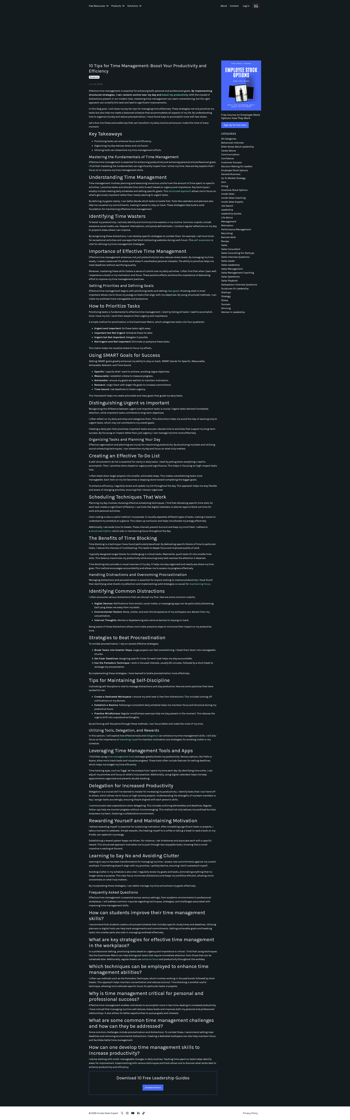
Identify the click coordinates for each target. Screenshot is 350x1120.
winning (226, 308)
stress (224, 300)
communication (230, 154)
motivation (227, 225)
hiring (224, 186)
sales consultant (230, 249)
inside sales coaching (233, 197)
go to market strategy (233, 178)
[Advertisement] (175, 32)
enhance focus (150, 959)
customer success (231, 162)
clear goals (173, 290)
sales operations (230, 276)
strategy (226, 296)
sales (224, 245)
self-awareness (202, 240)
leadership (227, 209)
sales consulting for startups (237, 252)
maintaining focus (199, 583)
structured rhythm (101, 530)
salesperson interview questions (239, 284)
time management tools (121, 756)
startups (226, 292)
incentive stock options (234, 190)
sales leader (228, 260)
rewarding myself (129, 739)
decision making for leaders (236, 166)
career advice (228, 150)
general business (230, 174)
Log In (246, 5)
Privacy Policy (250, 1113)
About (224, 5)
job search (227, 205)
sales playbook (229, 280)
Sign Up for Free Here (235, 125)
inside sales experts (232, 201)
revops (225, 241)
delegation (152, 735)
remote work (228, 237)
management (94, 77)
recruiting (227, 233)
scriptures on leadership (235, 288)
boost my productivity (175, 94)
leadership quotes (231, 213)
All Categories (228, 138)
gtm (223, 182)
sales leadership (230, 264)
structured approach (180, 191)
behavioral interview (232, 142)
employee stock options (234, 170)
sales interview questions (235, 256)
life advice (227, 217)
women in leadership (233, 312)
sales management (232, 268)
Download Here (153, 1087)
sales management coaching (237, 272)
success (225, 304)
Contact (234, 5)
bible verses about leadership (237, 146)
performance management (236, 229)
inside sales (227, 193)
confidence (227, 158)
